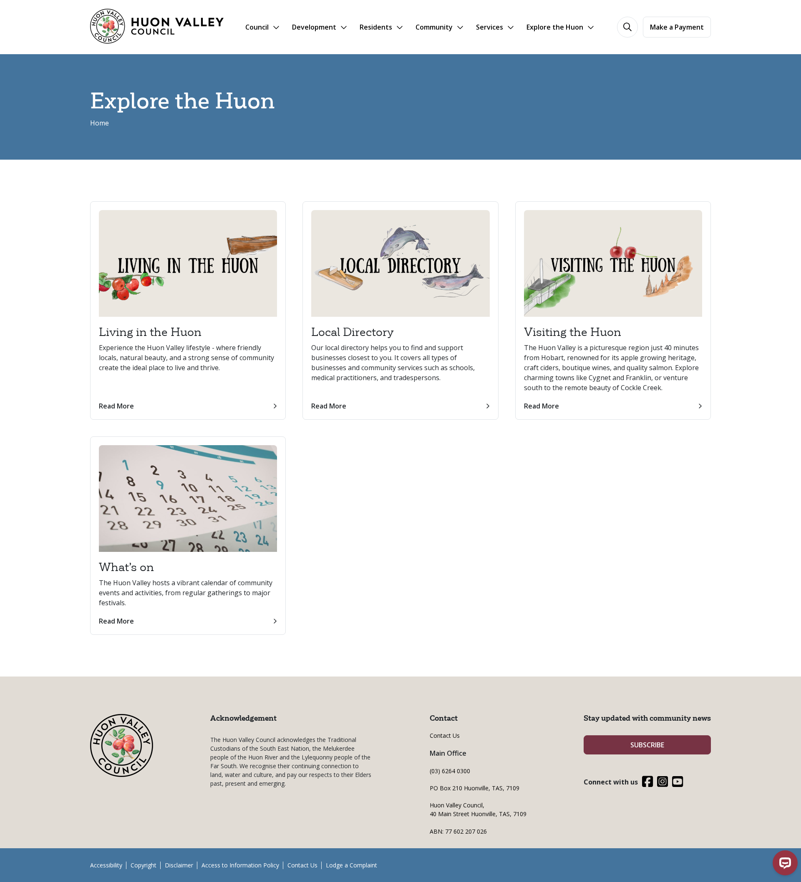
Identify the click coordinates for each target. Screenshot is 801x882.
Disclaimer (179, 865)
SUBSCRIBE (647, 744)
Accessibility (106, 865)
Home (99, 123)
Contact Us (445, 735)
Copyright (143, 865)
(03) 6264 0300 (450, 771)
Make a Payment (677, 27)
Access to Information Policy (240, 865)
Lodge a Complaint (351, 865)
